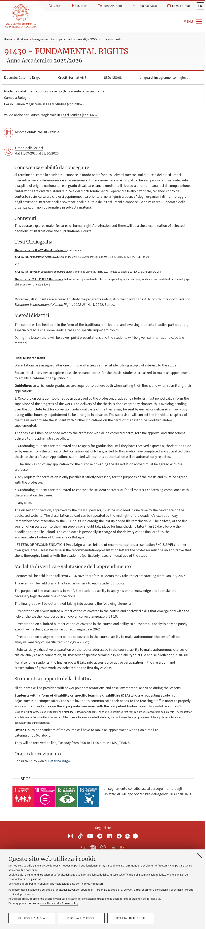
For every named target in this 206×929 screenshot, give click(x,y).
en (200, 6)
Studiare (22, 39)
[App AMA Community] (122, 847)
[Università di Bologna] (21, 16)
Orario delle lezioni (29, 147)
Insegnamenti (111, 39)
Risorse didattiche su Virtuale (37, 132)
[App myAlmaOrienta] (103, 846)
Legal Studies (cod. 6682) (80, 115)
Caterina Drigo (29, 77)
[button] (122, 21)
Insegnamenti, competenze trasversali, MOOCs (64, 39)
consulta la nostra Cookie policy (59, 903)
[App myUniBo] (93, 846)
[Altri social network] (135, 836)
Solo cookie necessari (32, 918)
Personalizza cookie (81, 918)
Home (8, 39)
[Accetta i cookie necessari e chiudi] (200, 855)
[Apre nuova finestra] (70, 836)
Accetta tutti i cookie (130, 918)
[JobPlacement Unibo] (113, 846)
